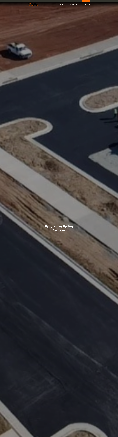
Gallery (78, 4)
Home (56, 4)
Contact (88, 4)
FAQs (82, 4)
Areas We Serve (70, 4)
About (59, 4)
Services (63, 4)
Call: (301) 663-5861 (77, 0)
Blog (85, 4)
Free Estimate (86, 1)
